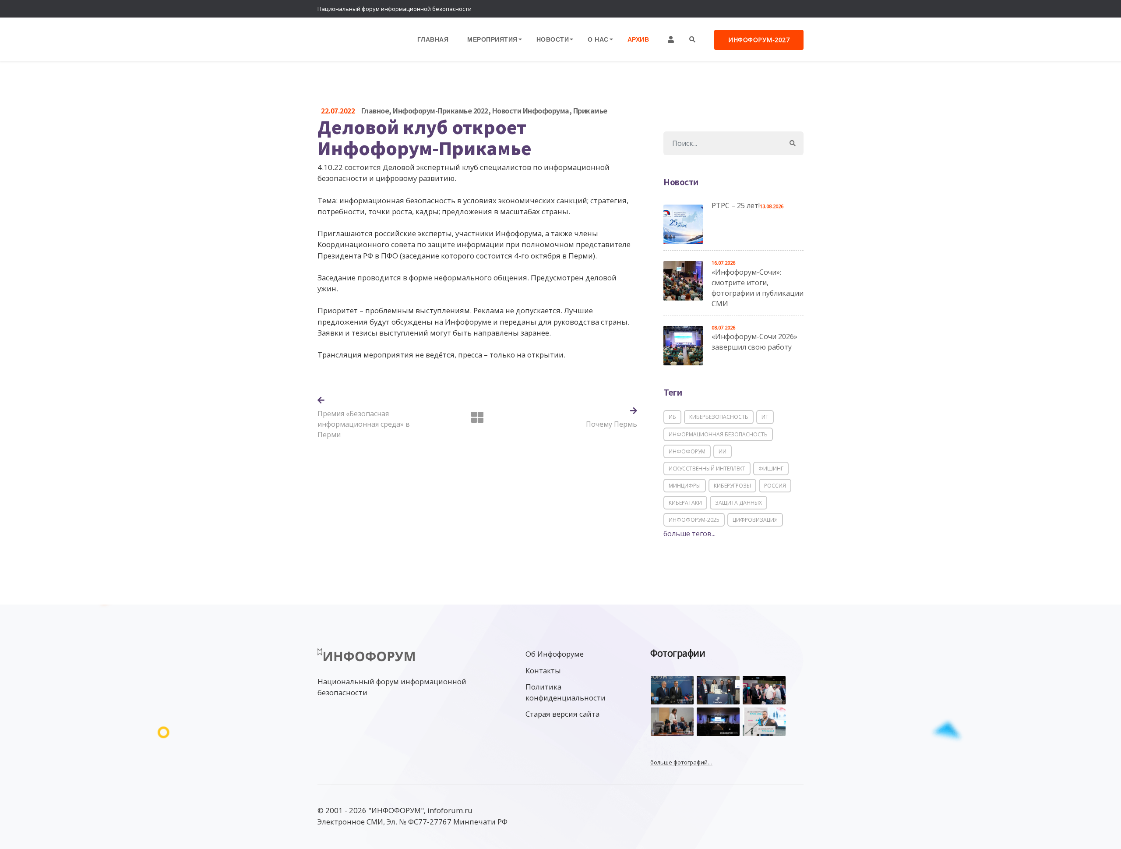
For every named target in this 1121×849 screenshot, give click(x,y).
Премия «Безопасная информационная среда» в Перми (363, 424)
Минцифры (685, 485)
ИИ (722, 451)
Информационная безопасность (718, 434)
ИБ (672, 417)
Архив (638, 39)
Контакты (543, 670)
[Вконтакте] (777, 9)
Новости (552, 39)
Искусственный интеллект (707, 468)
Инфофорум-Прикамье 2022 (440, 110)
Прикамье (590, 110)
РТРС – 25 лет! (736, 205)
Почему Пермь (611, 424)
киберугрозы (732, 485)
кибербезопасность (718, 417)
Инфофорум (687, 451)
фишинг (770, 468)
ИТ (764, 417)
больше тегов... (689, 533)
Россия (775, 485)
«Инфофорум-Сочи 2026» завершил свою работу (754, 342)
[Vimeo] (759, 9)
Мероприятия (492, 39)
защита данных (738, 502)
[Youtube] (795, 9)
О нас (598, 39)
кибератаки (685, 502)
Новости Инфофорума (530, 110)
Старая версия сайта (562, 714)
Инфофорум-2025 (694, 520)
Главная (433, 39)
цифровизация (755, 520)
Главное (375, 110)
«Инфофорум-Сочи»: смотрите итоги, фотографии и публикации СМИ (758, 287)
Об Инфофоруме (554, 654)
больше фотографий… (681, 762)
